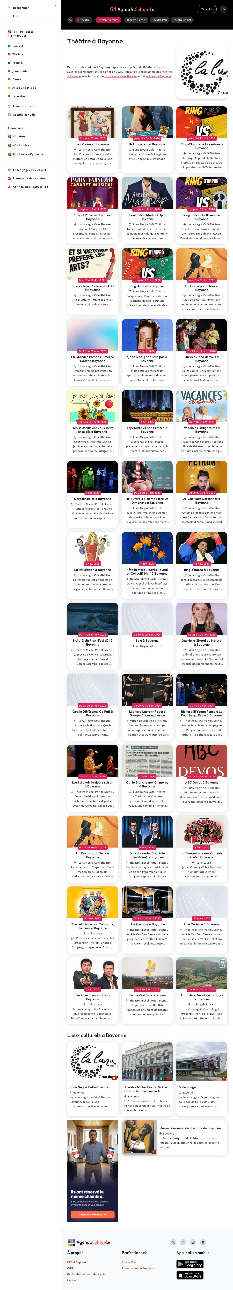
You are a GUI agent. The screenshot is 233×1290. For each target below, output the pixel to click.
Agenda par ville (22, 115)
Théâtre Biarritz (136, 20)
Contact (72, 1280)
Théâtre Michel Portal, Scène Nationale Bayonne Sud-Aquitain (145, 1091)
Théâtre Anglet (182, 20)
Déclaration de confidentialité (86, 1274)
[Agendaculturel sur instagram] (193, 1242)
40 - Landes (21, 145)
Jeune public (21, 71)
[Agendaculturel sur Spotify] (203, 1242)
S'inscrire (207, 9)
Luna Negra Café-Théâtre (120, 76)
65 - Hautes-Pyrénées (28, 154)
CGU (70, 1268)
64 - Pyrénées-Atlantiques (21, 34)
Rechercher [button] (18, 8)
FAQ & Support (76, 1262)
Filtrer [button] (15, 16)
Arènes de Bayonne (158, 76)
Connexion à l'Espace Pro (28, 187)
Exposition (19, 96)
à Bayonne (93, 144)
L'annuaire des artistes (26, 178)
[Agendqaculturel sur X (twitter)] (173, 1242)
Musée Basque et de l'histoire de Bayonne (190, 1128)
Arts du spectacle (24, 87)
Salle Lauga (187, 1087)
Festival (17, 62)
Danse (16, 79)
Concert (17, 46)
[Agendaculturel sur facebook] (183, 1242)
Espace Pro (129, 1262)
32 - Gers (19, 136)
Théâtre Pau (159, 20)
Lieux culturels (21, 106)
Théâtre (17, 54)
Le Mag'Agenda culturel (27, 170)
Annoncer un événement (138, 1268)
